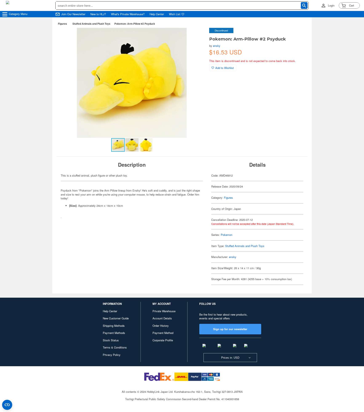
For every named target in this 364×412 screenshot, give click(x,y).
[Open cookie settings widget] (7, 405)
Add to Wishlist (224, 68)
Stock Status (111, 340)
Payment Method (163, 333)
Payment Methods (114, 333)
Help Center (157, 14)
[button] (197, 35)
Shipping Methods (114, 326)
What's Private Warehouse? (128, 14)
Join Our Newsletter (73, 14)
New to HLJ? (98, 14)
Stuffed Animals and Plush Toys (91, 24)
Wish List (174, 14)
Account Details (162, 318)
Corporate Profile (163, 340)
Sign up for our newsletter (230, 329)
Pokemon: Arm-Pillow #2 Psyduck (134, 24)
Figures (62, 24)
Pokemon (226, 235)
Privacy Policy (111, 355)
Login (331, 5)
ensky (216, 46)
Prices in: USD (230, 357)
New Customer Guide (116, 318)
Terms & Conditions (115, 347)
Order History (161, 326)
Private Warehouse (164, 311)
